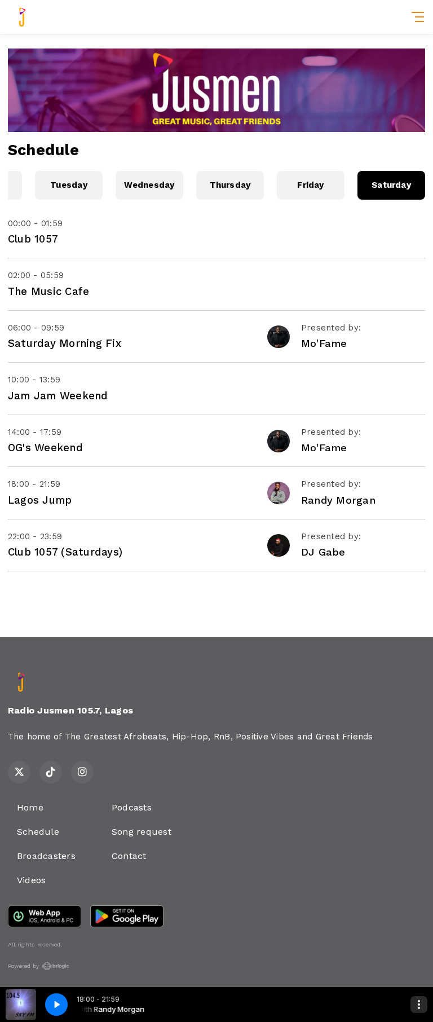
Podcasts (132, 807)
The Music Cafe (48, 291)
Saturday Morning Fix (64, 343)
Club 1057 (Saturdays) (65, 552)
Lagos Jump (40, 500)
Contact (129, 856)
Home (30, 807)
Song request (141, 831)
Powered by (23, 966)
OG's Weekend (45, 447)
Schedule (38, 831)
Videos (31, 880)
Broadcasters (46, 856)
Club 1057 (33, 239)
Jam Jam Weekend (58, 396)
